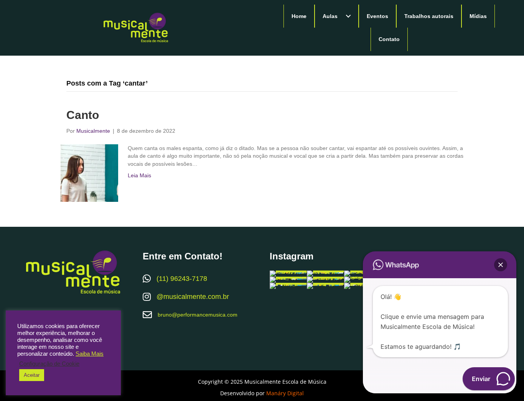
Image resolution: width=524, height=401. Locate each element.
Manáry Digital (285, 393)
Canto (82, 115)
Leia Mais (139, 175)
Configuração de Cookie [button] (49, 364)
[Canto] (89, 173)
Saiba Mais (90, 354)
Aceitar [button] (32, 375)
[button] (348, 16)
